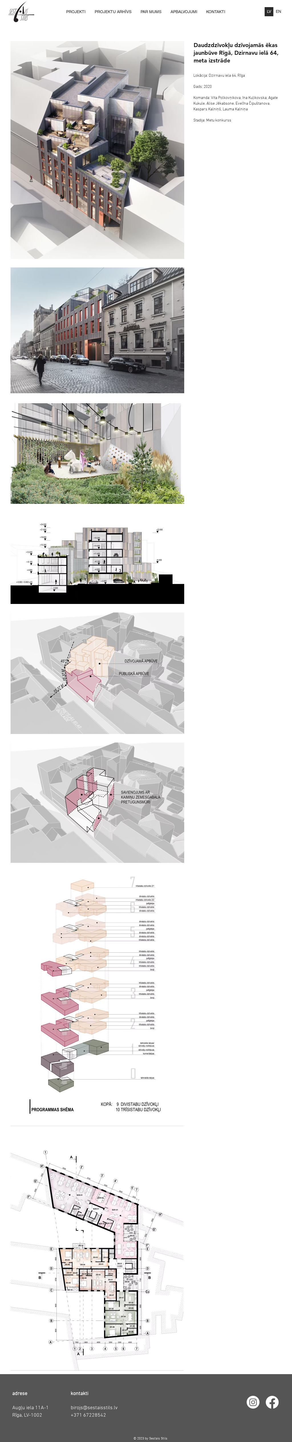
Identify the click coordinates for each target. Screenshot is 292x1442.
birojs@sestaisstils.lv (94, 1408)
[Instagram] (253, 1402)
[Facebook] (272, 1402)
